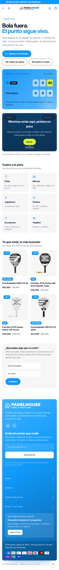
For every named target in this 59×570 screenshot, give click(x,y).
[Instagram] (7, 425)
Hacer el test (15, 532)
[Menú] (3, 8)
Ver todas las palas (14, 62)
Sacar (30, 142)
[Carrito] (56, 8)
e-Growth (36, 564)
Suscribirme (29, 455)
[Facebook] (14, 425)
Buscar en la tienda (18, 53)
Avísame (13, 381)
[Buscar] (9, 8)
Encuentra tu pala (41, 62)
